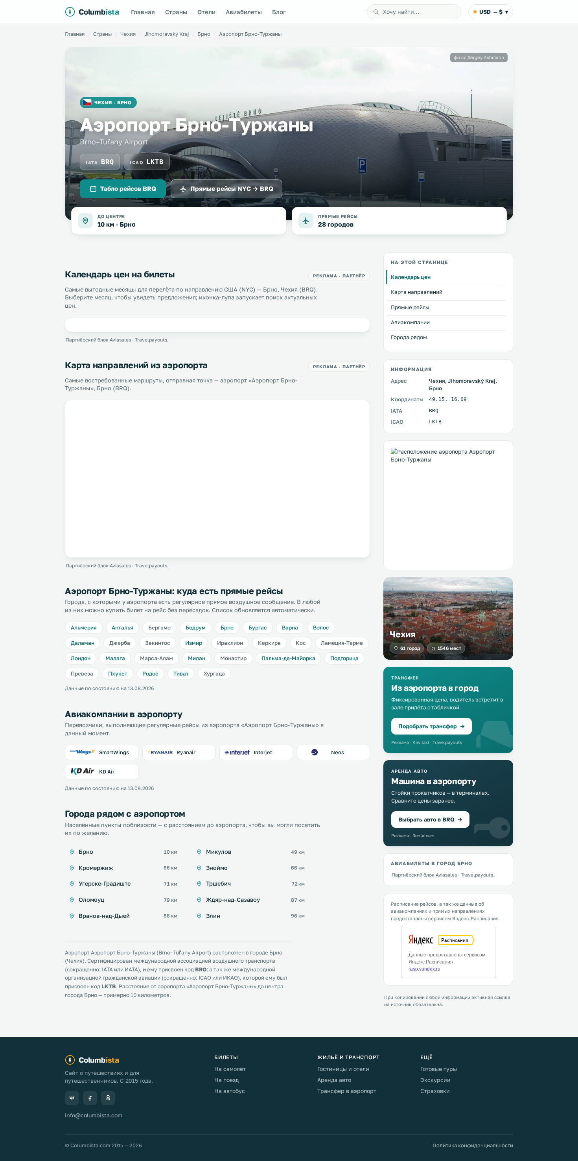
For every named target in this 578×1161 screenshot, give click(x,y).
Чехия (128, 34)
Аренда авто (334, 1079)
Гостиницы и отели (343, 1068)
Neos (337, 752)
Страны (176, 11)
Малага (115, 658)
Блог (279, 11)
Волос (321, 627)
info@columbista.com (93, 1115)
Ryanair (186, 752)
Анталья (122, 627)
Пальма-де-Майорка (288, 658)
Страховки (435, 1090)
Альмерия (84, 627)
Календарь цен (411, 277)
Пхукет (117, 673)
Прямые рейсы (410, 307)
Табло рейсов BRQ (128, 188)
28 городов (335, 224)
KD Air (106, 771)
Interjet (263, 752)
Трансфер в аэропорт (346, 1090)
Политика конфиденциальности (473, 1145)
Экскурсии (435, 1079)
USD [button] (493, 11)
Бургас (258, 627)
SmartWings (114, 752)
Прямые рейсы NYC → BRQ (231, 188)
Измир (193, 643)
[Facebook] (90, 1098)
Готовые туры (438, 1068)
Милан (196, 658)
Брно (203, 34)
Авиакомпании (410, 322)
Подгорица (344, 658)
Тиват (181, 673)
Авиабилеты (244, 11)
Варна (290, 627)
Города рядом (409, 337)
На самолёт (230, 1068)
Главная (143, 11)
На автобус (229, 1090)
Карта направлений (416, 292)
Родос (150, 673)
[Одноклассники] (108, 1098)
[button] (448, 710)
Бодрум (196, 627)
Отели (206, 11)
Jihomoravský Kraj (166, 34)
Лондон (80, 658)
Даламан (82, 643)
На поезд (226, 1079)
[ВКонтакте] (72, 1098)
